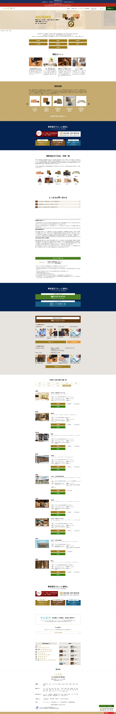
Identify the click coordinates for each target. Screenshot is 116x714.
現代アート (58, 688)
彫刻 (53, 689)
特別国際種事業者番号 (71, 702)
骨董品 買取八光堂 (3, 30)
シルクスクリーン (54, 691)
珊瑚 (70, 689)
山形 (46, 647)
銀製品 (47, 689)
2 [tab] (58, 113)
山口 (46, 656)
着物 (73, 689)
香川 (40, 658)
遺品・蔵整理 (50, 695)
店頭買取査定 (55, 694)
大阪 (38, 654)
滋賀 (44, 654)
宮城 (42, 647)
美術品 (58, 689)
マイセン (61, 689)
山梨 (41, 649)
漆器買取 (7, 30)
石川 (49, 649)
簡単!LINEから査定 (67, 694)
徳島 (38, 658)
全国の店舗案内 (86, 8)
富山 (47, 649)
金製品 (50, 689)
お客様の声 (56, 698)
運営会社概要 (52, 698)
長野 (45, 649)
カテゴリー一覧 (45, 688)
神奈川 (41, 651)
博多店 (44, 685)
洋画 (55, 688)
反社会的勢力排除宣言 (63, 702)
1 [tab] (57, 113)
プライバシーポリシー (46, 702)
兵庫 (40, 654)
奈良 (46, 654)
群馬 (51, 651)
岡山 (42, 656)
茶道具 (62, 688)
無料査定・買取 (74, 8)
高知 (44, 658)
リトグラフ (60, 691)
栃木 (49, 651)
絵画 (49, 688)
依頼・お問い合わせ (64, 695)
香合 (66, 691)
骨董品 (65, 688)
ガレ (65, 689)
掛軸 (68, 688)
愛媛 (42, 658)
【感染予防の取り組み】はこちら (58, 0)
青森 (38, 647)
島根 (40, 656)
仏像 (55, 689)
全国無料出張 (50, 694)
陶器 (77, 688)
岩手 (40, 647)
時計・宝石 (76, 689)
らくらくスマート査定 (74, 694)
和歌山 (48, 654)
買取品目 (68, 8)
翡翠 (43, 691)
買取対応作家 (66, 698)
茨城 (47, 651)
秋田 (44, 647)
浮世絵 (68, 689)
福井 (51, 649)
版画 (50, 691)
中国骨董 (71, 688)
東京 (38, 651)
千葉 (45, 651)
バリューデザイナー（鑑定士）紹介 (46, 699)
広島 (44, 656)
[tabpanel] (35, 104)
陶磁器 (64, 691)
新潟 (43, 649)
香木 (74, 688)
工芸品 (44, 689)
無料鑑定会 (44, 695)
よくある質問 (61, 698)
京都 (42, 654)
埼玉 (43, 651)
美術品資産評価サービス (56, 695)
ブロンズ (46, 691)
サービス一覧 (80, 8)
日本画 (52, 688)
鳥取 (38, 656)
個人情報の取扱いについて (55, 702)
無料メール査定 (61, 694)
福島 (48, 647)
